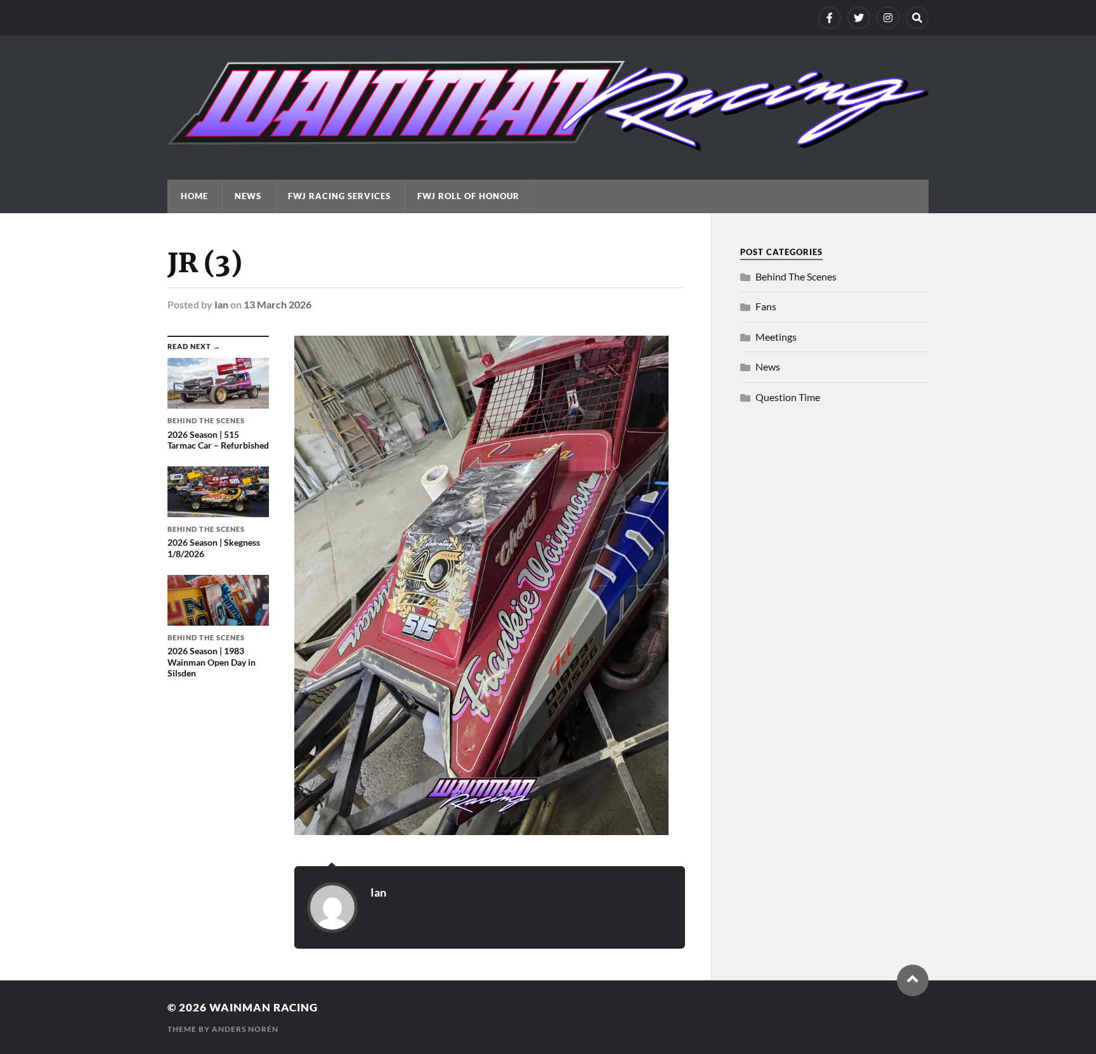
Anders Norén (245, 1029)
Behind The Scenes (796, 276)
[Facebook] (829, 17)
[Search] (917, 17)
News (248, 196)
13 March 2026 (277, 304)
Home (194, 196)
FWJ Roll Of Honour (468, 196)
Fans (765, 306)
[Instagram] (888, 17)
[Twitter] (858, 17)
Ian (221, 304)
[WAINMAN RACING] (548, 144)
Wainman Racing (263, 1007)
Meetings (776, 337)
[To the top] (913, 980)
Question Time (787, 397)
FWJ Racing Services (339, 196)
